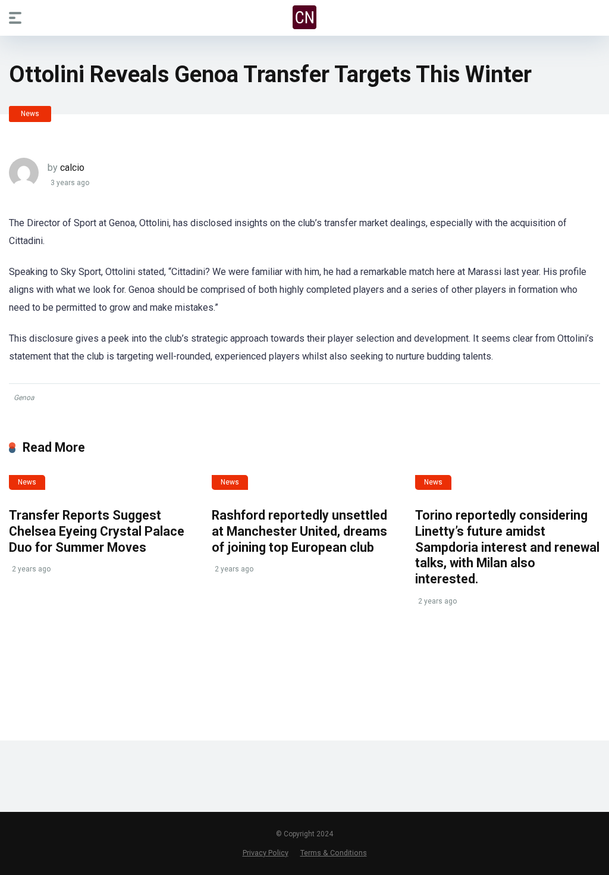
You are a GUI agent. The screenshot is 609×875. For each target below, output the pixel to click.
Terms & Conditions (333, 852)
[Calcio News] (304, 17)
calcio (72, 167)
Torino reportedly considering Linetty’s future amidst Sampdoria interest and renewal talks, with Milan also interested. (507, 547)
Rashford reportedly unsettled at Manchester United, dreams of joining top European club (299, 531)
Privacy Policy (265, 852)
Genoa (24, 397)
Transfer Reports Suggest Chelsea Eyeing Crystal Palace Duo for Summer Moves (96, 531)
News (30, 114)
